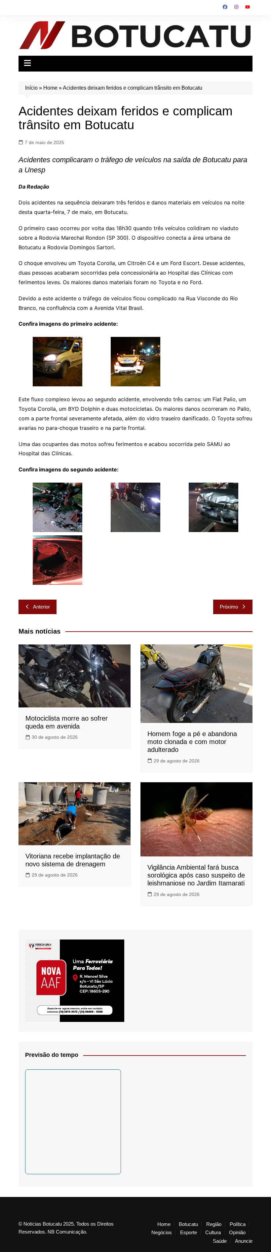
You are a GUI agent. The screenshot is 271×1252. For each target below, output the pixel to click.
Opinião (237, 1232)
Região (213, 1224)
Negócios (161, 1232)
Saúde (220, 1241)
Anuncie (243, 1241)
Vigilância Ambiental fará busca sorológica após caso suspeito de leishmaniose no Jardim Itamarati (196, 875)
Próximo (229, 607)
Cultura (213, 1232)
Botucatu (188, 1224)
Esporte (188, 1232)
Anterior (41, 607)
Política (238, 1224)
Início (31, 88)
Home (50, 88)
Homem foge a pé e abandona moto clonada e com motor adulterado (192, 741)
